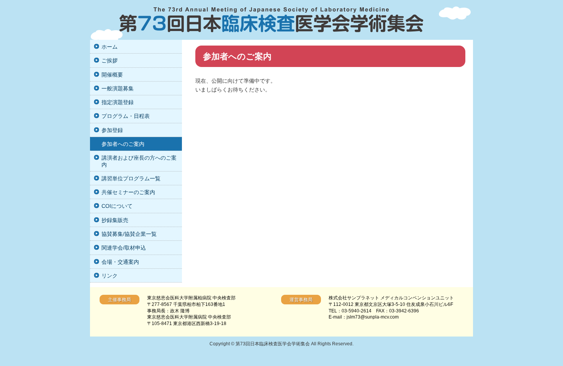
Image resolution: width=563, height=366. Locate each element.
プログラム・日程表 (125, 116)
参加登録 (112, 130)
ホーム (109, 47)
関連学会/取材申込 (123, 248)
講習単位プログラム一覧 (130, 178)
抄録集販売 (114, 220)
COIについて (117, 206)
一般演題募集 (117, 88)
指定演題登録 (117, 102)
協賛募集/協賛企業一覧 (129, 234)
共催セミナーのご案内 (128, 192)
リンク (109, 276)
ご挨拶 (109, 60)
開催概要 (112, 75)
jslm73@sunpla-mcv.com (373, 317)
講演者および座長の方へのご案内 (139, 161)
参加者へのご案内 (122, 144)
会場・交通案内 (120, 262)
